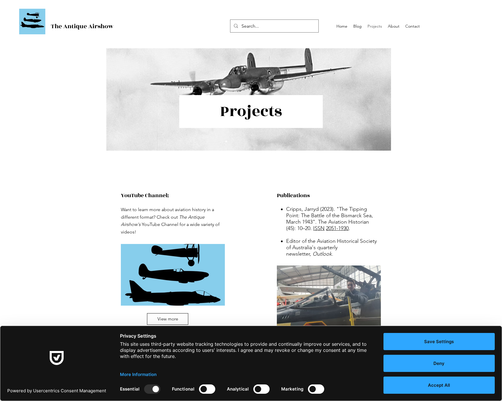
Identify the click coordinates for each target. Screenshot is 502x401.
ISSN (318, 228)
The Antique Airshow (82, 26)
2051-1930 (337, 228)
